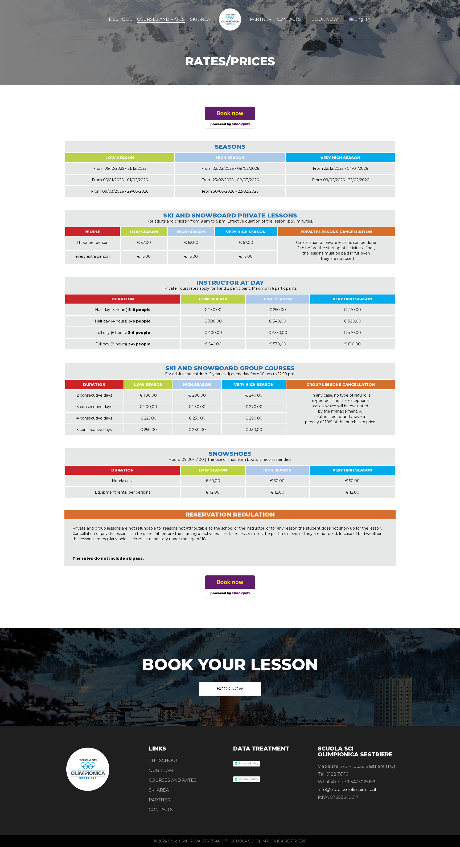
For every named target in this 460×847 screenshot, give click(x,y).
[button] (230, 689)
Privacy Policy (248, 763)
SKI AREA (159, 790)
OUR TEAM (161, 770)
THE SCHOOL (163, 760)
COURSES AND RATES (172, 780)
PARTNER (159, 799)
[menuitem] (360, 19)
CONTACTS (161, 809)
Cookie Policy (248, 779)
